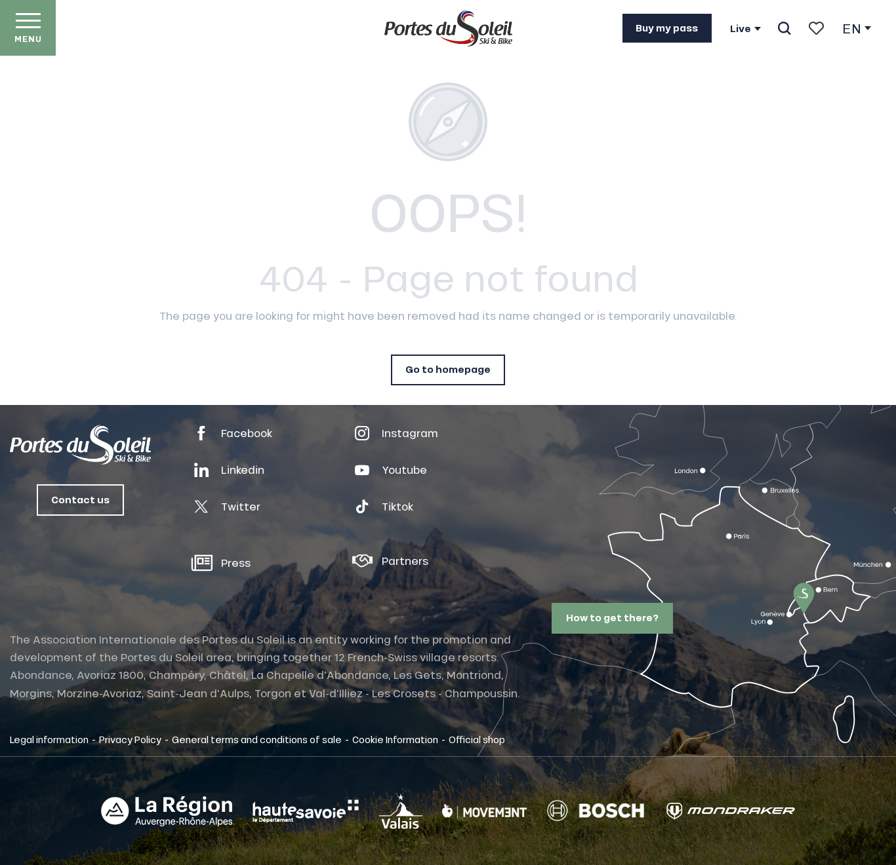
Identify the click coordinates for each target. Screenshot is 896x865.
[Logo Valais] (400, 811)
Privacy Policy (130, 739)
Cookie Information (395, 739)
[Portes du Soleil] (448, 28)
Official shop (477, 739)
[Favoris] (816, 28)
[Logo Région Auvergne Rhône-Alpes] (166, 811)
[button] (784, 28)
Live (740, 28)
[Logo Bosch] (595, 811)
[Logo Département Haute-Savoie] (305, 811)
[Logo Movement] (484, 811)
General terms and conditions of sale (257, 739)
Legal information (49, 739)
